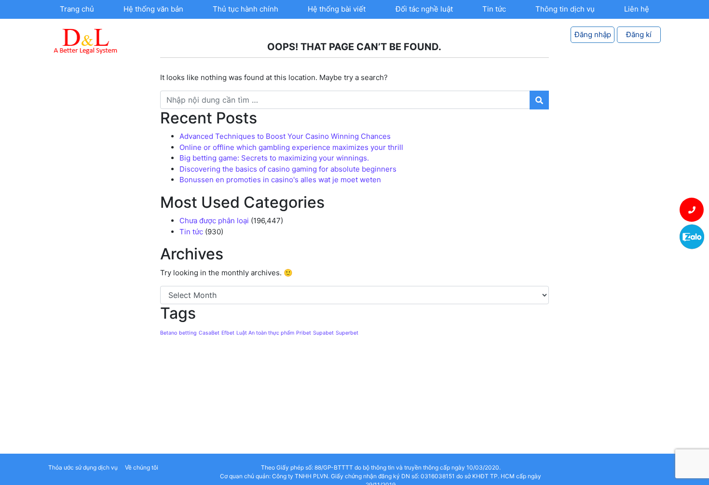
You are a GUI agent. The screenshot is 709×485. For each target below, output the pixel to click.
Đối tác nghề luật (424, 8)
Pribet (303, 333)
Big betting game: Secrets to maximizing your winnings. (274, 157)
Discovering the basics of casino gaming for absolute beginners (287, 169)
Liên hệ (636, 8)
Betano (168, 333)
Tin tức (494, 8)
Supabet (323, 333)
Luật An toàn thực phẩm (265, 333)
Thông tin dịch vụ (565, 8)
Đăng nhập (592, 34)
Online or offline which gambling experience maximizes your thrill (291, 147)
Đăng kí (639, 34)
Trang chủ (77, 8)
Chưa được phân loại (214, 220)
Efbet (227, 333)
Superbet (347, 333)
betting (188, 333)
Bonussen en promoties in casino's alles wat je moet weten (280, 179)
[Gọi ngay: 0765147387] (692, 210)
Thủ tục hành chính (245, 8)
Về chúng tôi (141, 467)
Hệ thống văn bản (153, 8)
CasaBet (209, 333)
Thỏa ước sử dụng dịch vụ (83, 467)
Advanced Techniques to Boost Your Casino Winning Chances (285, 136)
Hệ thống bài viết (337, 8)
